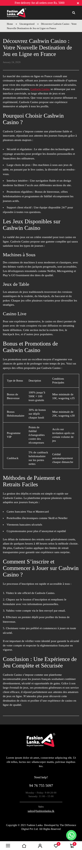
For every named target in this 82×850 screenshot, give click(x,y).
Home (10, 23)
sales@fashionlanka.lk (41, 810)
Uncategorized (27, 23)
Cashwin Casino (40, 89)
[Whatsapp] (71, 835)
